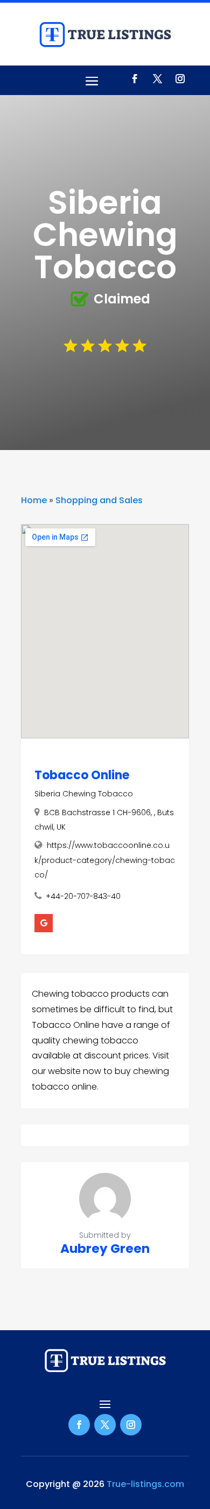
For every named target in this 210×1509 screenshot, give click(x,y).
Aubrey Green (105, 1248)
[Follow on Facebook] (134, 79)
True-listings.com (145, 1484)
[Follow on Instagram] (180, 79)
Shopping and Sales (99, 500)
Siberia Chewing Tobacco (83, 793)
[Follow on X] (157, 79)
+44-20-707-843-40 (83, 896)
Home (34, 500)
